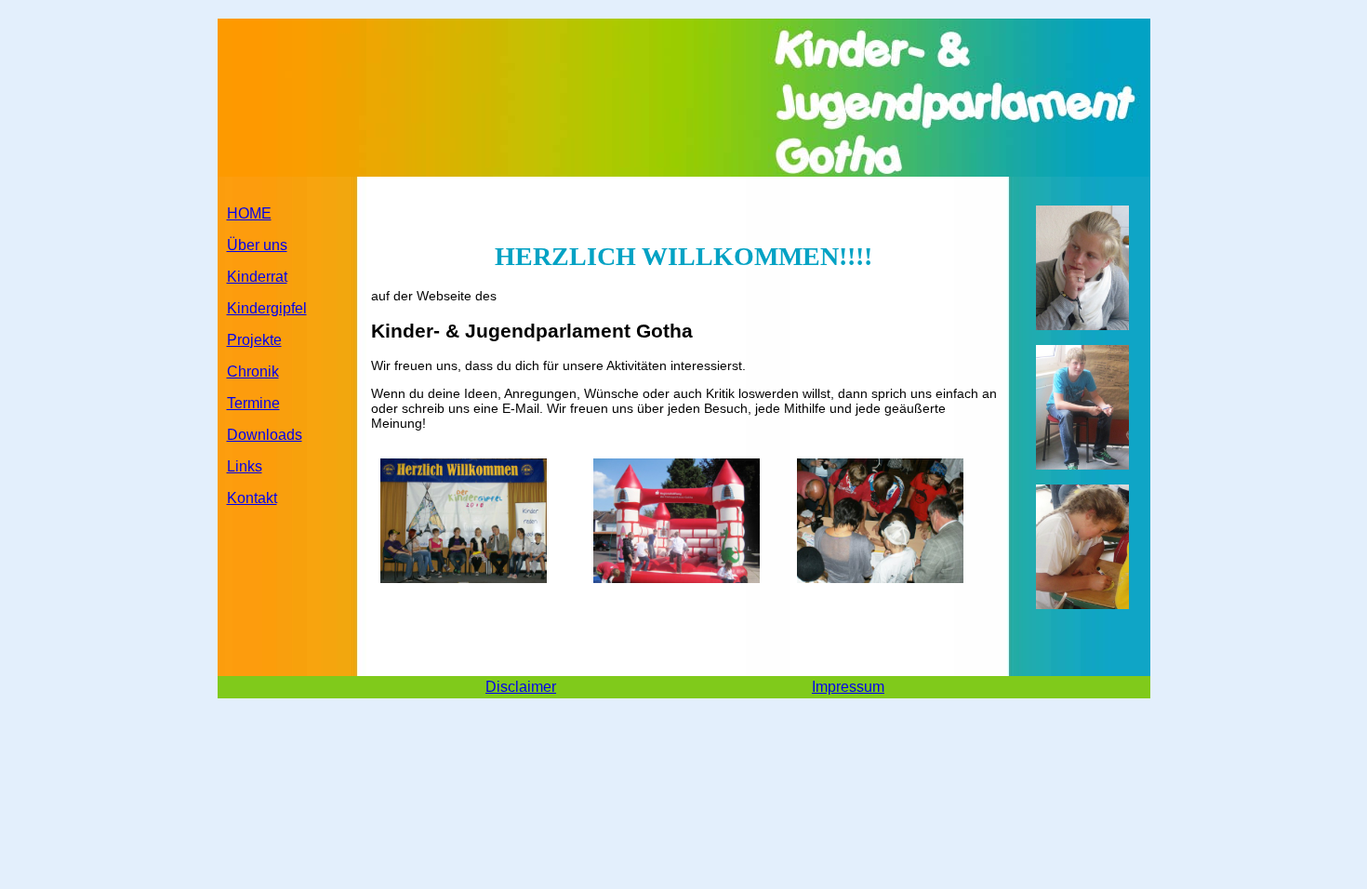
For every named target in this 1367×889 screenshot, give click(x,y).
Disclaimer (520, 687)
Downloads (264, 435)
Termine (253, 403)
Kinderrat (257, 277)
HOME (249, 213)
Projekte (254, 340)
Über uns (257, 245)
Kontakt (252, 498)
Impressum (848, 687)
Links (244, 466)
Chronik (253, 371)
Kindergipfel (267, 308)
